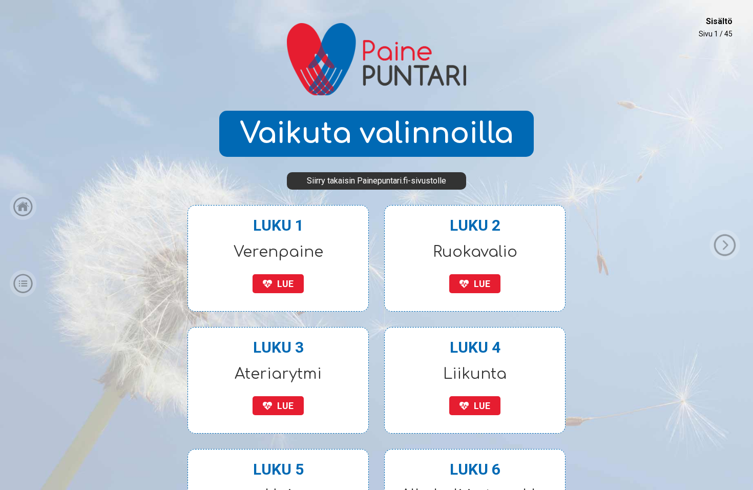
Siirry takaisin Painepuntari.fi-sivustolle (376, 181)
